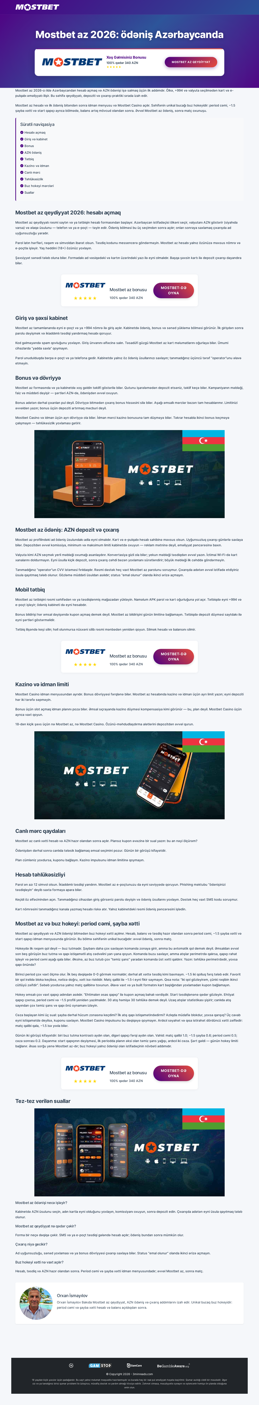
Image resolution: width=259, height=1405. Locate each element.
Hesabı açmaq (34, 132)
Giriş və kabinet (36, 139)
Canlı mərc (32, 172)
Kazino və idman (36, 166)
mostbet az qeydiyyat (191, 62)
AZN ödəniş (33, 152)
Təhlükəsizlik (33, 179)
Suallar (29, 192)
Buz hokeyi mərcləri (39, 186)
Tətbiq (29, 159)
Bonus (29, 146)
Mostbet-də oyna (174, 290)
